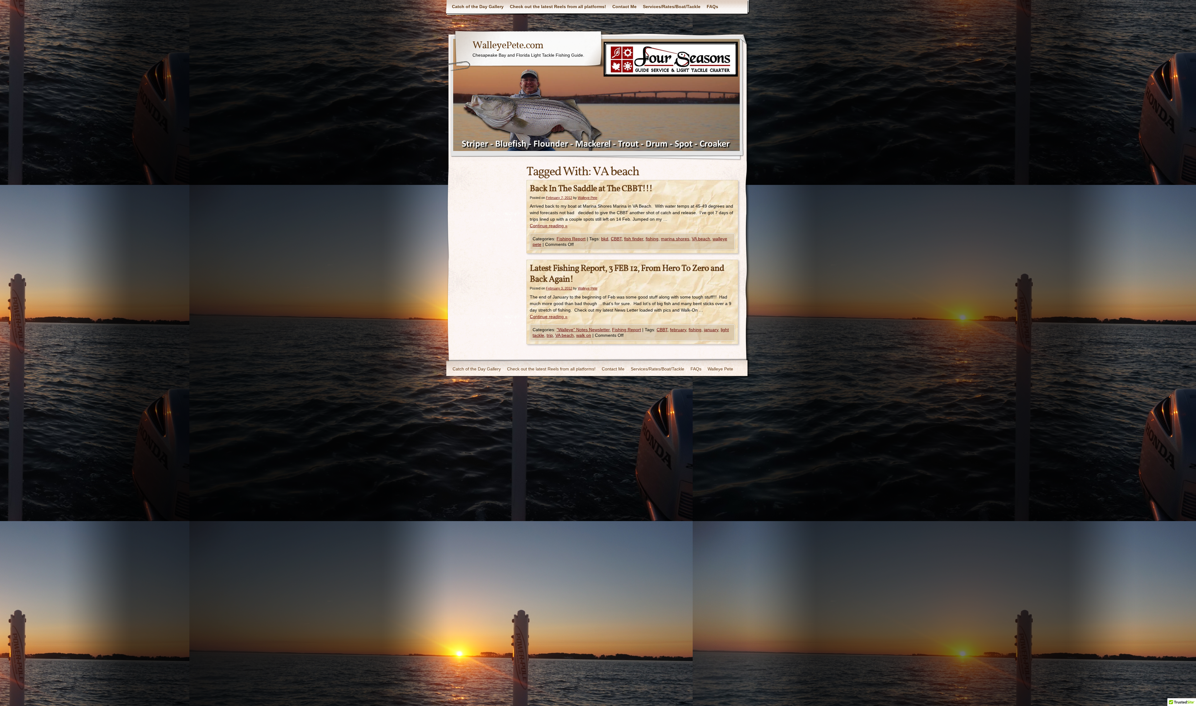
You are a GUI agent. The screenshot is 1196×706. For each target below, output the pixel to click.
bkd (604, 238)
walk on (583, 335)
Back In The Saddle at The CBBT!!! (591, 189)
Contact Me (624, 6)
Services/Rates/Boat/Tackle (671, 6)
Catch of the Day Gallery (478, 6)
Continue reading (548, 225)
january (711, 329)
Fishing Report (571, 238)
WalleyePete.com (507, 46)
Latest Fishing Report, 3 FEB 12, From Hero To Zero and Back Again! (627, 273)
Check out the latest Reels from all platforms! (558, 6)
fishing (652, 238)
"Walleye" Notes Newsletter (583, 329)
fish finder (633, 238)
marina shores (675, 238)
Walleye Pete (465, 20)
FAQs (712, 6)
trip (550, 335)
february (678, 329)
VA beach (701, 238)
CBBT (616, 238)
